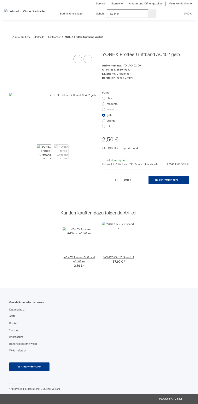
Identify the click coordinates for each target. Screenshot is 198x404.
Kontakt (14, 323)
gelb (110, 115)
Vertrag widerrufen (29, 366)
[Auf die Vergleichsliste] (77, 59)
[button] (164, 13)
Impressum (16, 336)
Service (100, 3)
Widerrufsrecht (18, 350)
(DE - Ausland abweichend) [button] (143, 164)
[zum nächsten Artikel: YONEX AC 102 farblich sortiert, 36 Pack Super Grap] (184, 37)
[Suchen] (152, 13)
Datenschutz (17, 309)
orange (111, 120)
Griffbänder (124, 73)
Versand (133, 148)
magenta (112, 103)
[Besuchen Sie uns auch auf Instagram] (23, 380)
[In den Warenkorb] (12, 50)
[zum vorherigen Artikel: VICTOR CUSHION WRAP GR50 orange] (176, 37)
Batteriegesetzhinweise (23, 343)
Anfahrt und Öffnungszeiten (146, 3)
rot (108, 126)
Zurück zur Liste (21, 37)
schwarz (112, 109)
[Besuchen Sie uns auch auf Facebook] (13, 380)
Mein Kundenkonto (180, 3)
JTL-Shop (177, 398)
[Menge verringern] (106, 180)
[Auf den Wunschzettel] (88, 59)
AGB (12, 316)
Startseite (117, 3)
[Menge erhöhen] (138, 180)
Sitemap (14, 330)
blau (109, 98)
